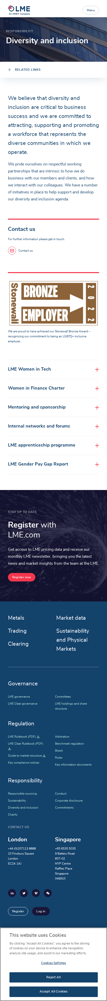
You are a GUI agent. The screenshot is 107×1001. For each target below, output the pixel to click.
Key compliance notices (23, 762)
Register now (21, 577)
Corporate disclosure (69, 800)
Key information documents (73, 764)
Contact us (25, 250)
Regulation (21, 723)
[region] (53, 964)
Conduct (60, 793)
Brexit (59, 750)
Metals (16, 618)
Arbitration (62, 736)
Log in (40, 911)
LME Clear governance (22, 703)
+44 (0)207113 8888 (22, 848)
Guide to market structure (27, 755)
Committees (63, 696)
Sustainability (17, 800)
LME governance (19, 696)
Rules (58, 757)
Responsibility (25, 780)
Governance (23, 683)
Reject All (53, 977)
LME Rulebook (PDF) (24, 736)
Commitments (64, 807)
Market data (71, 618)
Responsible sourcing (22, 793)
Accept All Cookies (53, 991)
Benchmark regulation (69, 743)
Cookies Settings (53, 963)
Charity (12, 814)
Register (18, 911)
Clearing (18, 644)
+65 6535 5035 (65, 848)
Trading (17, 631)
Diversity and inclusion (23, 807)
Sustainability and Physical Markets (72, 640)
